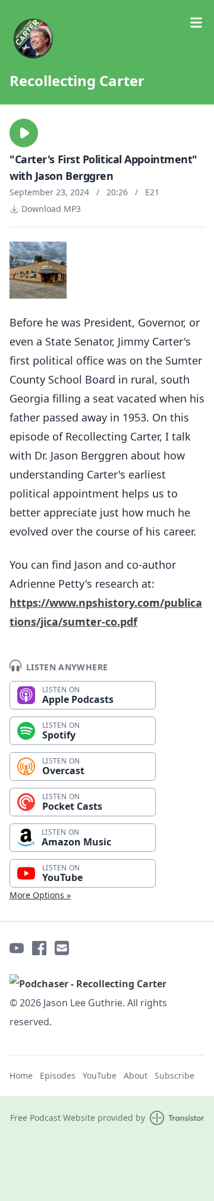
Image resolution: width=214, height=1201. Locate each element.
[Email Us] (62, 948)
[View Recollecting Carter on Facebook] (39, 948)
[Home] (107, 38)
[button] (24, 133)
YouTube (100, 1075)
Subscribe (174, 1075)
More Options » (40, 895)
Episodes (57, 1075)
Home (21, 1075)
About (135, 1075)
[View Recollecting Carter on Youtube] (17, 948)
